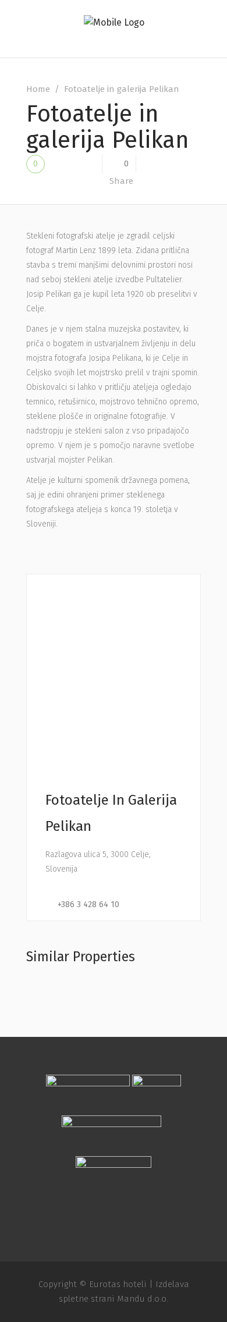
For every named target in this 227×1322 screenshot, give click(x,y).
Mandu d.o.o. (142, 1298)
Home (38, 89)
